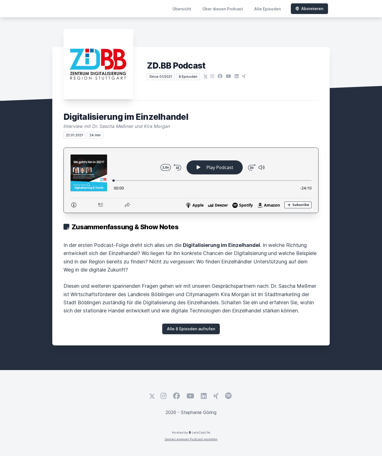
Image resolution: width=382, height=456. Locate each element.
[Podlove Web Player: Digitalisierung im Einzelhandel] (191, 180)
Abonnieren (312, 8)
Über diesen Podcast (222, 8)
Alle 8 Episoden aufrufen (191, 328)
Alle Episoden (267, 8)
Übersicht (182, 8)
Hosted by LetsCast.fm (191, 432)
